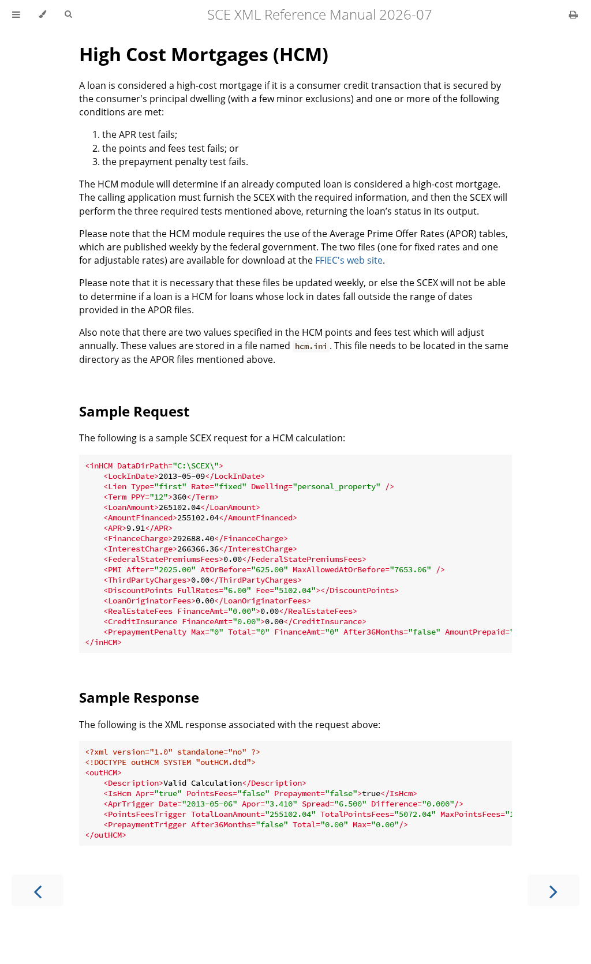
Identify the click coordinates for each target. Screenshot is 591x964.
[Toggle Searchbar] (68, 14)
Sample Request (134, 411)
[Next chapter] (553, 890)
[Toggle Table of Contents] (16, 14)
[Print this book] (573, 14)
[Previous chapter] (37, 890)
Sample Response (139, 697)
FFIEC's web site (349, 260)
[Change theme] (42, 14)
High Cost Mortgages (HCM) (203, 54)
